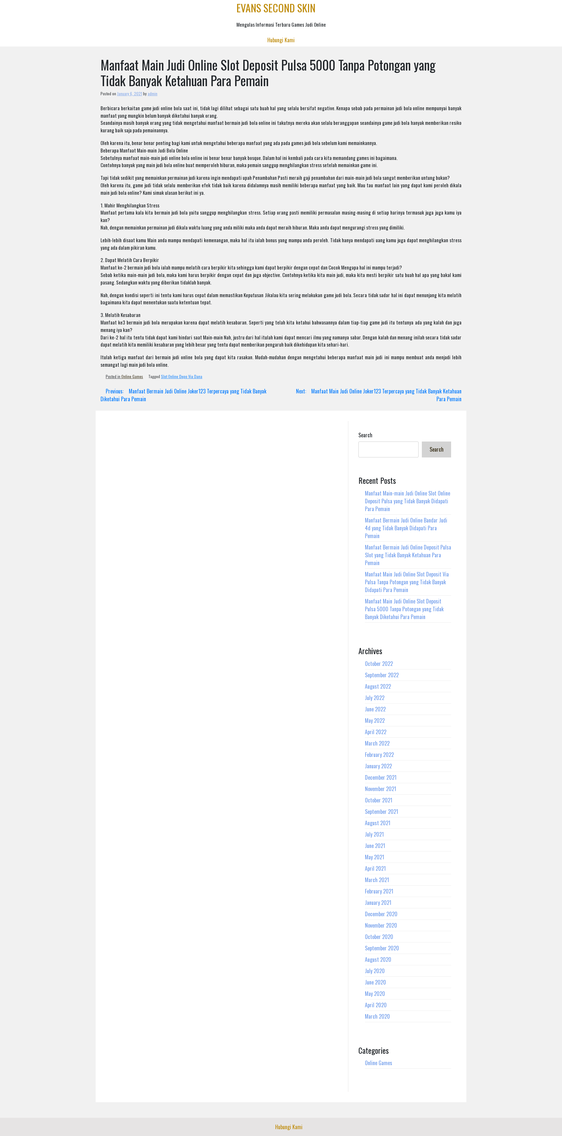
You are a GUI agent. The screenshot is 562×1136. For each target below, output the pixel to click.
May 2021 (374, 857)
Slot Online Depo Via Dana (181, 376)
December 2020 (381, 914)
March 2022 (377, 743)
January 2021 (378, 902)
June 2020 (375, 982)
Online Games (132, 376)
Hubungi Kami (281, 40)
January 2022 (378, 766)
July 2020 (375, 971)
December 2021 (380, 777)
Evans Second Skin (275, 7)
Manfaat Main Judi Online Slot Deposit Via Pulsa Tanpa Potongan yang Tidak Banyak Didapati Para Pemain (407, 582)
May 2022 (375, 720)
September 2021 (381, 811)
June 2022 (375, 709)
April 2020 (376, 1005)
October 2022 (379, 663)
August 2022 (378, 686)
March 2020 (377, 1016)
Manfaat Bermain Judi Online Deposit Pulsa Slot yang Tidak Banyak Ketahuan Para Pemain (408, 555)
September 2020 (382, 948)
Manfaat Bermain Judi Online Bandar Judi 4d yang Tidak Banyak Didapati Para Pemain (406, 528)
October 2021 (378, 800)
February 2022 (379, 755)
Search (365, 435)
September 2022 (382, 675)
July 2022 (374, 698)
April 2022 (375, 732)
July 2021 (374, 834)
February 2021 (379, 891)
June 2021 (375, 846)
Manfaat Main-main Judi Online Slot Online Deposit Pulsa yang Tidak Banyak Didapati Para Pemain (407, 501)
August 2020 (378, 959)
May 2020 (375, 993)
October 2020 (379, 937)
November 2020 (381, 925)
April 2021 (375, 868)
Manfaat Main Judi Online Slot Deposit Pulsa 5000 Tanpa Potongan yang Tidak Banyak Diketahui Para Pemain (404, 609)
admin (152, 93)
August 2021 (377, 823)
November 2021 (380, 789)
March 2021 (377, 880)
